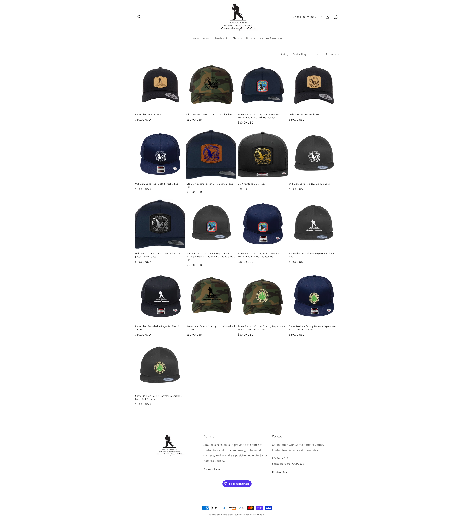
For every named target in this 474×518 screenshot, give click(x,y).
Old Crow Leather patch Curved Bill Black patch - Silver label (157, 255)
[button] (139, 17)
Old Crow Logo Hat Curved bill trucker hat (209, 114)
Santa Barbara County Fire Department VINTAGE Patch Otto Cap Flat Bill (259, 255)
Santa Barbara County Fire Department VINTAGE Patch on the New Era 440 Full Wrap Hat (210, 256)
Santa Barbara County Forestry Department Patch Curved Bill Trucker (261, 328)
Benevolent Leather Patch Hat (151, 114)
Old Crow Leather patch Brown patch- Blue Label (209, 185)
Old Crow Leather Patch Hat (304, 114)
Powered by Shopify (255, 514)
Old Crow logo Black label (252, 183)
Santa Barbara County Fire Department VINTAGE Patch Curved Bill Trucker (259, 116)
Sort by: (284, 54)
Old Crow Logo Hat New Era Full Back (309, 183)
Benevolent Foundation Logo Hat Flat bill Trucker (157, 328)
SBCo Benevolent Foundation (231, 514)
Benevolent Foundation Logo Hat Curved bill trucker (210, 328)
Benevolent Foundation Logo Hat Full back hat (312, 255)
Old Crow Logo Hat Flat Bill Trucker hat (156, 183)
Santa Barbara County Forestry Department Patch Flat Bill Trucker (312, 328)
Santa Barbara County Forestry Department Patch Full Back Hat (159, 397)
